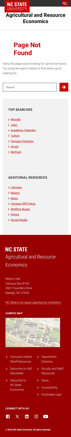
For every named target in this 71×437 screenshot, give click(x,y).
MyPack (16, 152)
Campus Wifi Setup (23, 203)
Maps (14, 198)
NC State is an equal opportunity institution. (33, 302)
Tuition (15, 135)
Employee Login (52, 394)
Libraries (16, 187)
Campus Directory (22, 141)
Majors (15, 193)
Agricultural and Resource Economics (35, 18)
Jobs (14, 125)
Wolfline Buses (20, 209)
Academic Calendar (23, 130)
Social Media (19, 220)
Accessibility (50, 387)
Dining (15, 214)
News (45, 380)
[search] (65, 3)
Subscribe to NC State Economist (18, 385)
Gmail (14, 146)
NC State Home (17, 6)
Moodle (15, 119)
